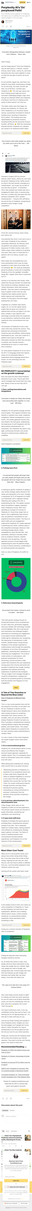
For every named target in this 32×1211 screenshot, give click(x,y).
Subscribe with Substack (17, 1187)
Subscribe (22, 2)
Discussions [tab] (14, 1131)
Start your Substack (11, 1203)
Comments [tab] (5, 1110)
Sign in (28, 2)
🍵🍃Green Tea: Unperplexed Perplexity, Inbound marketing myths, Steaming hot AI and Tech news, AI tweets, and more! (11, 1138)
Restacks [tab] (12, 1110)
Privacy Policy (18, 1194)
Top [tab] (3, 1131)
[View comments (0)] (7, 26)
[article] (16, 1141)
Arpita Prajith (9, 21)
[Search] (29, 1131)
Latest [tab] (7, 1131)
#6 (2, 1142)
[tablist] (8, 1110)
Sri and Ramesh (12, 1143)
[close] (27, 1154)
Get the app (24, 1203)
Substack (7, 1207)
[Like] (3, 26)
